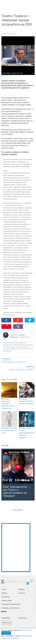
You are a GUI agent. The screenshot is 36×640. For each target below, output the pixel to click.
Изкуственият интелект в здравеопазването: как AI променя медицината (26, 432)
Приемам (6, 633)
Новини (4, 593)
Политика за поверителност (10, 638)
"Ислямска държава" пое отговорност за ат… (14, 362)
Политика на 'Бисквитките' (11, 608)
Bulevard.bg (6, 618)
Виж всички (7, 623)
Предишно (5, 359)
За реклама (6, 597)
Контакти (22, 593)
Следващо (30, 366)
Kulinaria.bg (23, 618)
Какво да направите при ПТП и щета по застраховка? (26, 401)
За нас (4, 589)
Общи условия (26, 636)
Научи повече (26, 630)
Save (7, 325)
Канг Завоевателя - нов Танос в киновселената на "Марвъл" (16, 491)
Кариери (21, 589)
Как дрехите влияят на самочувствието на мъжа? (9, 430)
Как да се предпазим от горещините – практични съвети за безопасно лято (8, 403)
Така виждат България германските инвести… (22, 370)
